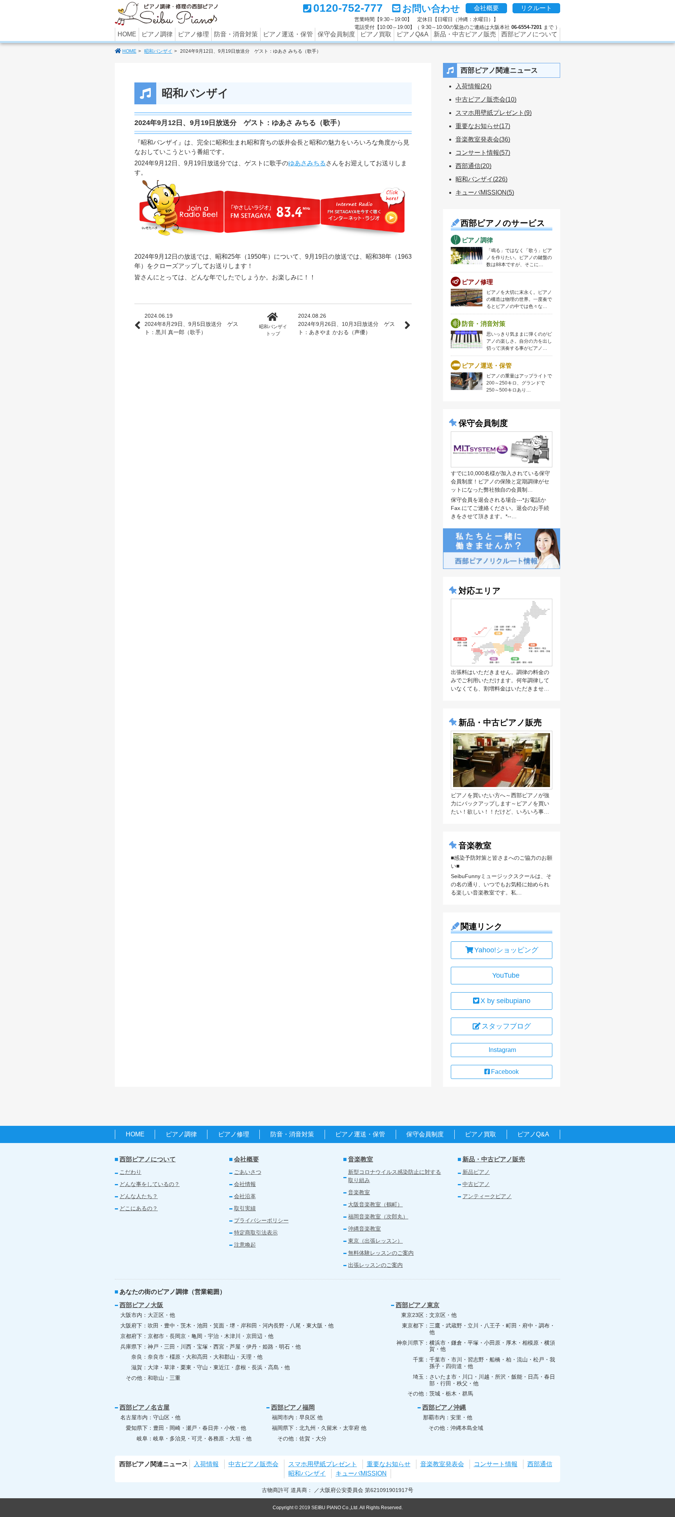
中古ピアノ (476, 1184)
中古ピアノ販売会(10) (485, 99)
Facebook (505, 1071)
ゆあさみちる (307, 163)
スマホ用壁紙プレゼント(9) (493, 112)
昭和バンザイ (158, 51)
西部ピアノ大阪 (141, 1305)
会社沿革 (245, 1196)
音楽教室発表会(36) (482, 139)
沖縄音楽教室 (364, 1228)
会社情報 (245, 1184)
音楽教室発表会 (442, 1464)
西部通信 (539, 1464)
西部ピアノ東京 (417, 1305)
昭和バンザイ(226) (481, 179)
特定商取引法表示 (256, 1232)
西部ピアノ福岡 (293, 1407)
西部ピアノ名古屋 (145, 1407)
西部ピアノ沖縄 (444, 1407)
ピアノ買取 (375, 34)
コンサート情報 (496, 1464)
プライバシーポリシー (261, 1220)
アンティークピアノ (487, 1196)
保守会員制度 (336, 34)
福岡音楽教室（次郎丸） (378, 1216)
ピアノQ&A (412, 34)
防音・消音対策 (236, 34)
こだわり (130, 1172)
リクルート (536, 8)
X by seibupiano (505, 1001)
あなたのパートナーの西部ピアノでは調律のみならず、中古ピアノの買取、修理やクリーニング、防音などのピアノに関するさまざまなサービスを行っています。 (166, 13)
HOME (127, 34)
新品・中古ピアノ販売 (465, 34)
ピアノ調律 (157, 34)
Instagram (502, 1050)
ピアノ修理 (193, 34)
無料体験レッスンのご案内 (381, 1253)
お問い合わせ (431, 8)
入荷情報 (206, 1464)
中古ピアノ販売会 (254, 1464)
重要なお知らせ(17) (482, 126)
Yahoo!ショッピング (506, 950)
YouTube (506, 975)
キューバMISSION (361, 1473)
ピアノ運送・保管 (288, 34)
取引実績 (245, 1208)
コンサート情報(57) (482, 152)
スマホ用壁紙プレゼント (322, 1464)
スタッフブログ (506, 1026)
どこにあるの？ (139, 1208)
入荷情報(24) (473, 86)
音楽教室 (360, 1159)
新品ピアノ (476, 1172)
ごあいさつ (247, 1172)
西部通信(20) (473, 166)
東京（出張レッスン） (375, 1241)
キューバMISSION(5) (484, 192)
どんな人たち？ (139, 1196)
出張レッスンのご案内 (375, 1265)
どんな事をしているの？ (150, 1184)
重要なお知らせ (389, 1464)
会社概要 (486, 8)
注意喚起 (245, 1245)
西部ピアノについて (529, 34)
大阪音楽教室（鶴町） (375, 1204)
